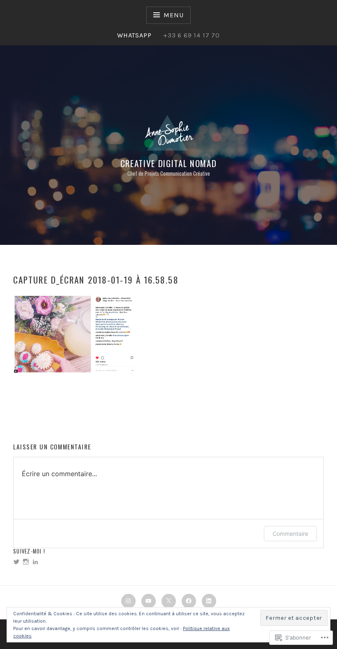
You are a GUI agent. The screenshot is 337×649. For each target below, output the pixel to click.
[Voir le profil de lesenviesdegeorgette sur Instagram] (26, 561)
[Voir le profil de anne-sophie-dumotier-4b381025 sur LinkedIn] (35, 561)
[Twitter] (169, 601)
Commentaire (290, 533)
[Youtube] (148, 601)
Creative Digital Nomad (168, 163)
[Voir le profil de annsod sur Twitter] (16, 561)
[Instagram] (128, 601)
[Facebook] (189, 601)
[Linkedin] (209, 601)
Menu (173, 15)
